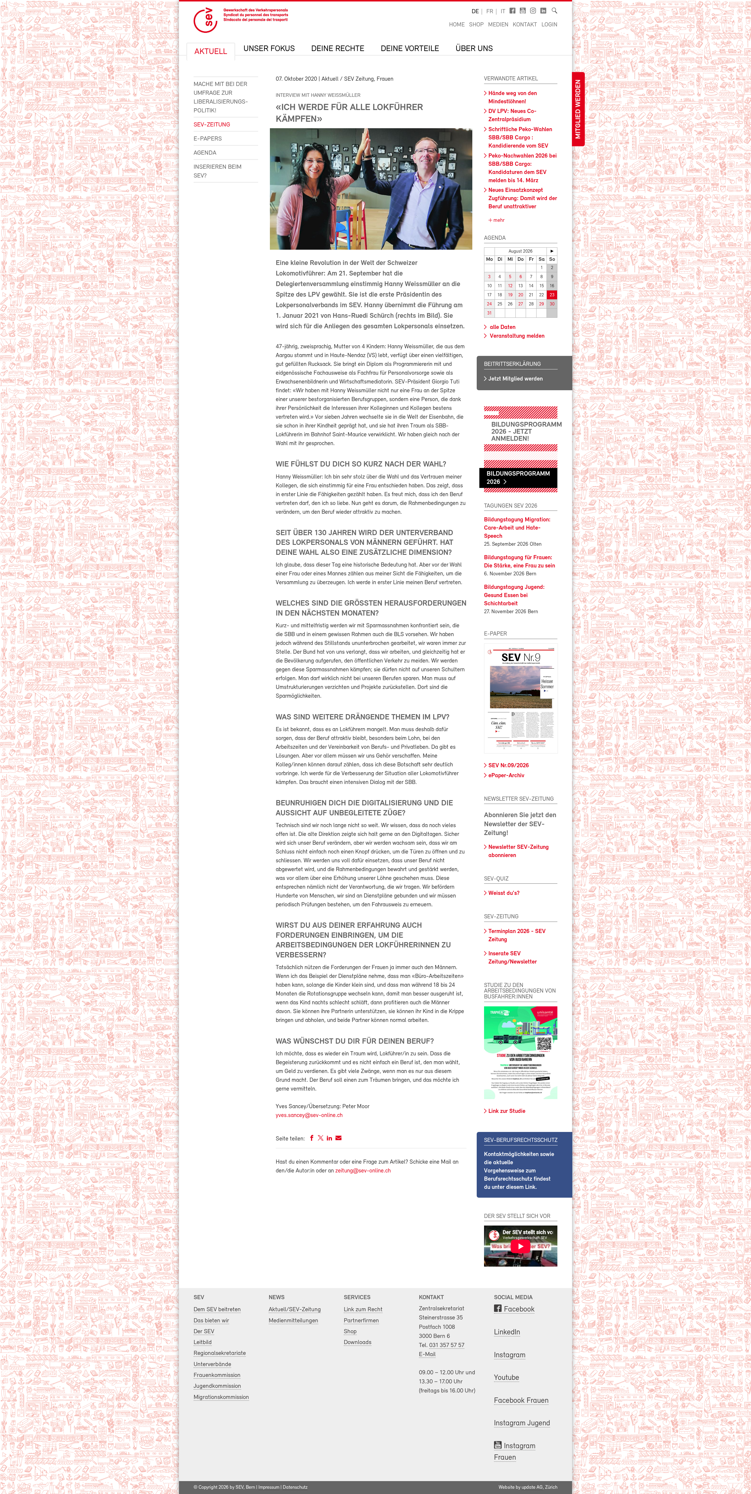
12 (510, 286)
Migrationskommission (221, 1397)
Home (457, 25)
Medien (498, 25)
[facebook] (312, 1139)
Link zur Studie (506, 1111)
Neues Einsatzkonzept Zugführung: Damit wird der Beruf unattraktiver (522, 198)
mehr (498, 220)
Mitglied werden (578, 109)
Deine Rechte (337, 49)
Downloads (357, 1342)
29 (541, 304)
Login (549, 25)
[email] (338, 1139)
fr (489, 12)
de (475, 12)
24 (489, 304)
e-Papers (208, 139)
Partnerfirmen (361, 1321)
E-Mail (427, 1354)
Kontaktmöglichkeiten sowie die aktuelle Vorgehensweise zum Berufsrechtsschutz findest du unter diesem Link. (519, 1171)
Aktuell (210, 52)
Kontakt (525, 25)
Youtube (506, 1378)
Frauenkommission (217, 1375)
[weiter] (552, 251)
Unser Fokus (269, 49)
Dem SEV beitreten (217, 1310)
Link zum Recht (363, 1310)
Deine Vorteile (410, 49)
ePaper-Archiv (506, 776)
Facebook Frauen (521, 1401)
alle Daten (501, 327)
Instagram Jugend (522, 1423)
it (503, 12)
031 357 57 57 (446, 1345)
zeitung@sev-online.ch (363, 1171)
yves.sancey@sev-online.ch (309, 1115)
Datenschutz (295, 1487)
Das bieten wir (211, 1321)
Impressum (268, 1487)
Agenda (205, 153)
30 (552, 304)
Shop (476, 25)
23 (552, 295)
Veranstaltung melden (516, 336)
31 (489, 313)
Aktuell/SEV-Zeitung (295, 1310)
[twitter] (321, 1139)
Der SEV (204, 1332)
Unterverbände (212, 1364)
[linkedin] (329, 1139)
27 (520, 304)
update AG (532, 1487)
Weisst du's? (504, 893)
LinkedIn (507, 1332)
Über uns (474, 49)
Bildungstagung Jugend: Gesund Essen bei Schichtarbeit (514, 595)
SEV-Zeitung (212, 125)
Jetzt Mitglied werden (515, 379)
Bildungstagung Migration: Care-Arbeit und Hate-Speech (517, 528)
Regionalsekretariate (220, 1353)
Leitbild (203, 1342)
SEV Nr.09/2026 (508, 766)
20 (520, 295)
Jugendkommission (217, 1386)
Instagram (509, 1355)
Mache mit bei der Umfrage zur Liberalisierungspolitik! (221, 97)
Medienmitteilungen (293, 1321)
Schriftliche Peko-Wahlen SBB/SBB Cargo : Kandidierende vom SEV (520, 138)
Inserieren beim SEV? (217, 171)
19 (510, 295)
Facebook (519, 1309)
